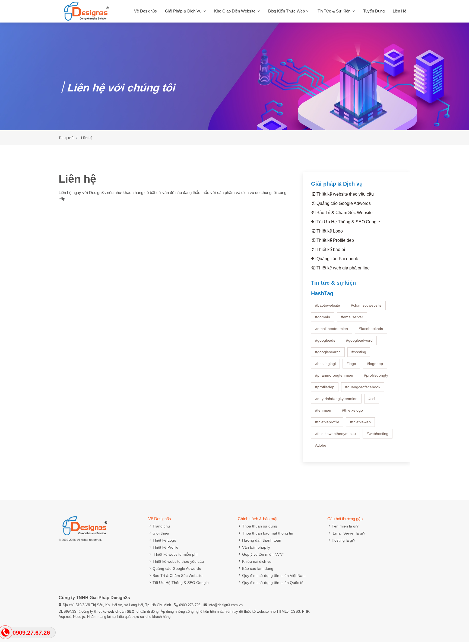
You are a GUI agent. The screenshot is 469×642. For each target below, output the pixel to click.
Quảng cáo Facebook (336, 258)
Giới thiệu (161, 533)
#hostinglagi (325, 363)
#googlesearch (328, 352)
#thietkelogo (352, 410)
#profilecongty (376, 375)
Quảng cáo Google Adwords (343, 203)
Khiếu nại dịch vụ (256, 561)
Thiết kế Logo (329, 231)
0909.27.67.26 (31, 632)
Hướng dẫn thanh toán (261, 540)
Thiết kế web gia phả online (342, 268)
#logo (351, 363)
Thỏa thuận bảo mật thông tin (267, 533)
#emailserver (352, 317)
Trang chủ (161, 526)
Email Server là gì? (348, 533)
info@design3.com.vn (225, 605)
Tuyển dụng (374, 11)
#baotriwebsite (327, 305)
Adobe (320, 445)
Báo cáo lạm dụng (257, 568)
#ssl (371, 398)
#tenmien (323, 410)
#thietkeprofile (327, 422)
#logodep (375, 363)
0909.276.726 (189, 605)
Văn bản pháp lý (256, 547)
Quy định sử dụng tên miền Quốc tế (272, 582)
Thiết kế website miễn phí (175, 554)
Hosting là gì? (343, 540)
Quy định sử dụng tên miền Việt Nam (274, 575)
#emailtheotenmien (331, 328)
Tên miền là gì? (345, 526)
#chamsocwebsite (366, 305)
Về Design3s (145, 11)
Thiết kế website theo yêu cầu (344, 194)
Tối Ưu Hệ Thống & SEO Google (347, 222)
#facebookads (371, 328)
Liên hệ (399, 11)
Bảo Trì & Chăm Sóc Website (344, 212)
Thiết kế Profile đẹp (334, 240)
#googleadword (359, 340)
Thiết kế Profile (165, 547)
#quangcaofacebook (362, 387)
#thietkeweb (360, 422)
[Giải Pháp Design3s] (84, 11)
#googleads (325, 340)
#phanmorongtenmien (334, 375)
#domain (322, 317)
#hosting (358, 352)
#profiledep (324, 387)
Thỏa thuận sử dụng (259, 526)
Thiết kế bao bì (330, 249)
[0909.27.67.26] (5, 632)
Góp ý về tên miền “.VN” (263, 554)
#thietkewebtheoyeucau (335, 433)
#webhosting (377, 433)
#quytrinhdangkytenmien (336, 398)
